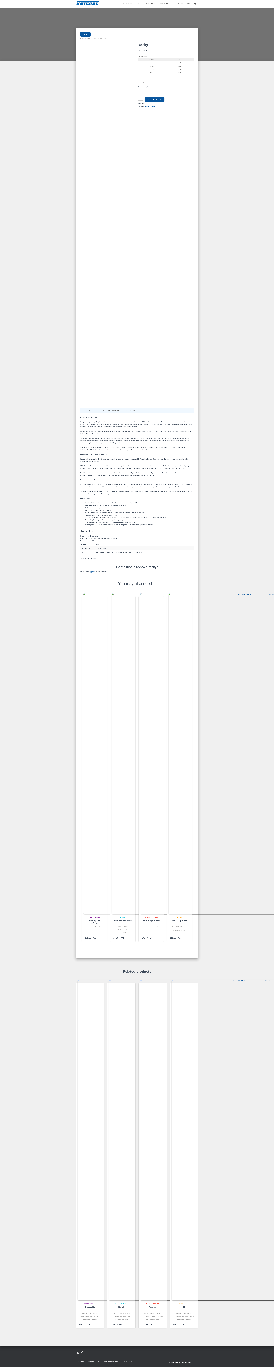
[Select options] (159, 938)
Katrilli (121, 1307)
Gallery (139, 4)
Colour (141, 82)
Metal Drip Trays (179, 920)
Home (82, 38)
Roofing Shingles (98, 38)
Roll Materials (94, 917)
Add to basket (153, 99)
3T (184, 1307)
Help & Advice (151, 4)
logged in (92, 572)
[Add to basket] (103, 938)
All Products (88, 38)
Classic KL (90, 1307)
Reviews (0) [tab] (130, 410)
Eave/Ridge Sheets (151, 917)
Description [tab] (87, 410)
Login (189, 4)
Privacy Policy (127, 1362)
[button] (132, 4)
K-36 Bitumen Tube (123, 920)
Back (85, 34)
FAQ (99, 1362)
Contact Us (164, 4)
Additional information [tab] (109, 410)
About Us (81, 1362)
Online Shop (127, 4)
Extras (122, 917)
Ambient (152, 1307)
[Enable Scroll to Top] (270, 1362)
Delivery (91, 1362)
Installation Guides (111, 1362)
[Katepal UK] (87, 4)
